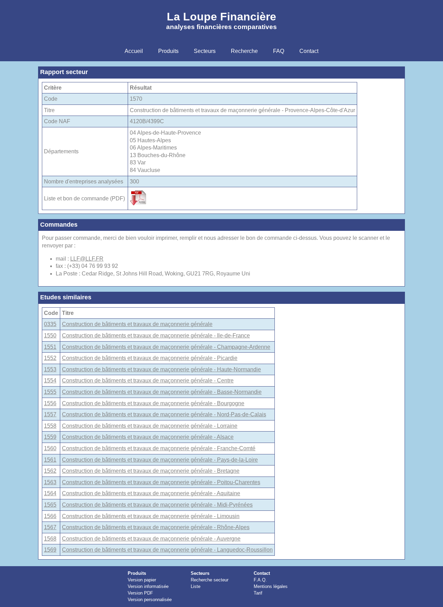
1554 (50, 380)
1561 (50, 460)
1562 (50, 471)
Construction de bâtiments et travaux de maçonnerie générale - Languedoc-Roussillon (167, 550)
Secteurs (200, 573)
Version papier (142, 579)
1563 (50, 482)
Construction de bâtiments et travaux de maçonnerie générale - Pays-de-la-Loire (160, 460)
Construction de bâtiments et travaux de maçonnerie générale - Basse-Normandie (162, 392)
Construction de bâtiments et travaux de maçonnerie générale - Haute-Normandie (161, 369)
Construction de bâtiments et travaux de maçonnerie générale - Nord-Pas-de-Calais (164, 414)
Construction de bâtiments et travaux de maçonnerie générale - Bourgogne (153, 403)
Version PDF (140, 593)
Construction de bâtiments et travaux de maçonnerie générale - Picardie (149, 358)
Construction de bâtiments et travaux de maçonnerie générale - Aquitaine (151, 493)
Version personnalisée (150, 599)
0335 (50, 324)
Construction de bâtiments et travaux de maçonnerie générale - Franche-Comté (158, 448)
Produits (137, 573)
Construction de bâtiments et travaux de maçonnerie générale (137, 324)
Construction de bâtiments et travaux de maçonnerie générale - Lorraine (149, 426)
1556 (50, 403)
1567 (50, 527)
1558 (50, 426)
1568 (50, 539)
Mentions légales (271, 586)
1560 (50, 448)
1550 (50, 335)
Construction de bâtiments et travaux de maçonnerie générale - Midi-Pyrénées (157, 505)
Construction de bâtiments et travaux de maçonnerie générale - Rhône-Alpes (156, 527)
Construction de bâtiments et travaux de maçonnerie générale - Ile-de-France (156, 335)
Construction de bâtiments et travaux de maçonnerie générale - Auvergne (151, 539)
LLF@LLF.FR (86, 259)
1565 (50, 505)
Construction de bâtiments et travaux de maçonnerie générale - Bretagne (150, 471)
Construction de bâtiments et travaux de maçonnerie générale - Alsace (148, 437)
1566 (50, 516)
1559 (50, 437)
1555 (50, 392)
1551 (50, 347)
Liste (195, 586)
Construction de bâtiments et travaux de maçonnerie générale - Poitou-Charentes (161, 482)
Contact (262, 573)
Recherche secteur (209, 579)
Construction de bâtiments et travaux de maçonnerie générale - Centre (148, 380)
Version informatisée (148, 586)
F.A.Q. (260, 579)
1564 (50, 493)
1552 (50, 358)
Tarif (258, 593)
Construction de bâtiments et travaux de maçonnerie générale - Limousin (150, 516)
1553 (50, 369)
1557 (50, 414)
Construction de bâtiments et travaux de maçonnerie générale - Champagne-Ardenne (166, 347)
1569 (50, 550)
